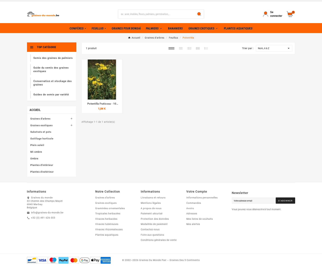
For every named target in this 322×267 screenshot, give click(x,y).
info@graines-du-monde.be (47, 212)
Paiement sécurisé (152, 213)
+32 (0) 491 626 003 (43, 217)
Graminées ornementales (110, 208)
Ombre (34, 158)
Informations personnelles (202, 197)
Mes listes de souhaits (199, 219)
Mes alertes (193, 224)
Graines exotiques (41, 125)
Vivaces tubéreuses (106, 224)
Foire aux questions (152, 234)
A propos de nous (151, 208)
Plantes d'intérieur (41, 165)
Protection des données (155, 219)
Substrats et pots (40, 132)
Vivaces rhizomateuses (109, 229)
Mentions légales (151, 203)
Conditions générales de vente (159, 240)
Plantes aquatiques (106, 234)
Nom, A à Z (274, 48)
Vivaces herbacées (106, 219)
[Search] (199, 14)
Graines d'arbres (40, 118)
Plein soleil (37, 145)
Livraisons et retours (153, 197)
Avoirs (190, 208)
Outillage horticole (41, 138)
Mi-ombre (36, 152)
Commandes (193, 203)
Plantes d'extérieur (42, 171)
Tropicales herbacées (107, 213)
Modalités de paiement (154, 224)
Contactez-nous (150, 229)
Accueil (35, 110)
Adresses (191, 213)
